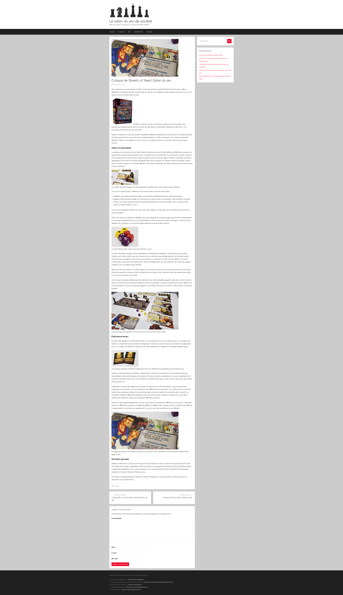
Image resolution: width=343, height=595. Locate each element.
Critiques (121, 32)
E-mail (114, 553)
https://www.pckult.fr (135, 584)
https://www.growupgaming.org (136, 587)
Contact (149, 32)
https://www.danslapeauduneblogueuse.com (159, 582)
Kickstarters (139, 32)
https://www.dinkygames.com (131, 589)
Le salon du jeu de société (130, 21)
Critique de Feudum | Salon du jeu (211, 55)
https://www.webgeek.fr (136, 579)
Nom (113, 547)
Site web (114, 558)
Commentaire (116, 518)
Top (129, 32)
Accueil (111, 32)
